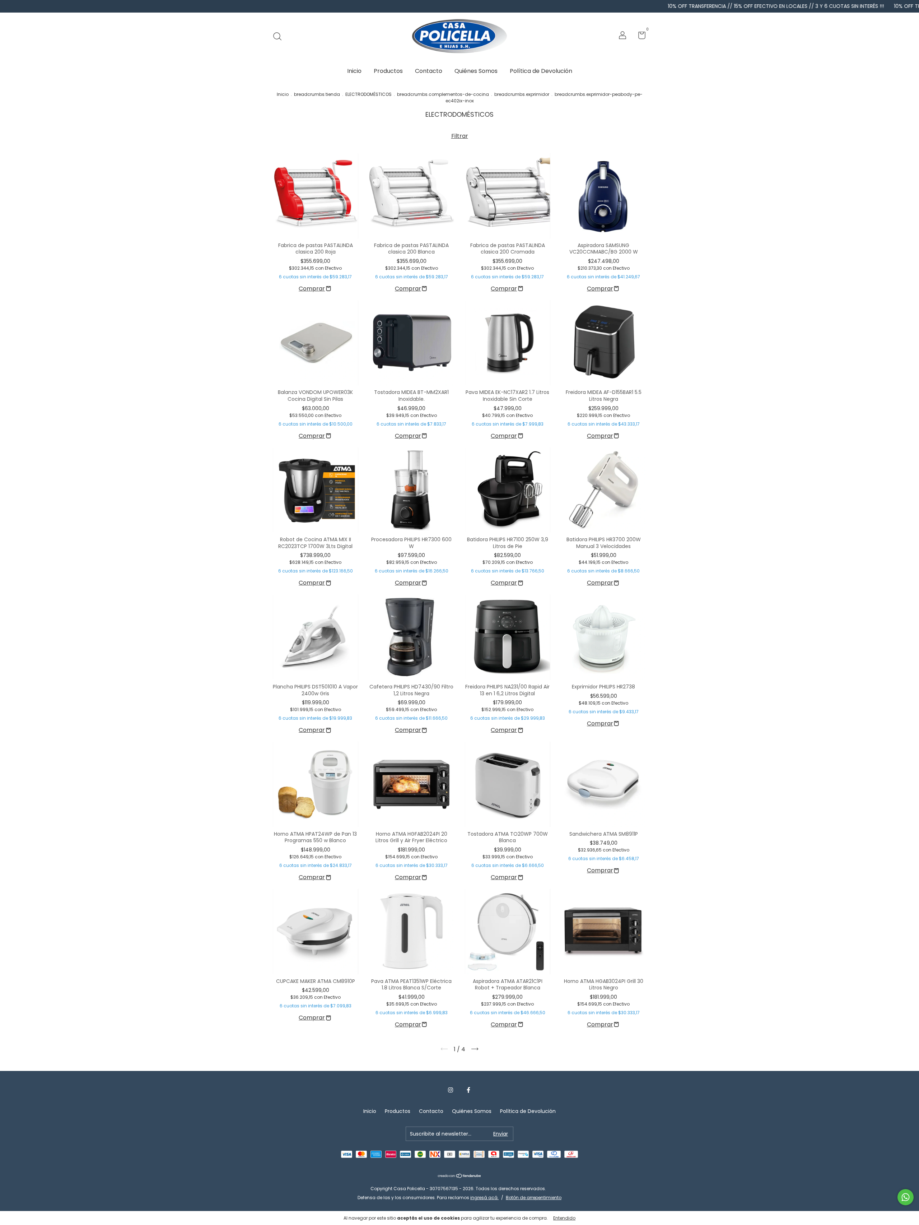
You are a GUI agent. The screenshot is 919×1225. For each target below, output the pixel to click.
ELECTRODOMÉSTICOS (368, 94)
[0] (639, 36)
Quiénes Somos (476, 71)
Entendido (564, 1218)
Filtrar (459, 136)
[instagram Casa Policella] (450, 1090)
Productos (388, 71)
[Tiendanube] (459, 1176)
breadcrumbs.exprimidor (521, 94)
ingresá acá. (484, 1197)
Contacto (428, 71)
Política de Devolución (541, 71)
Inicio (354, 71)
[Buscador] (280, 36)
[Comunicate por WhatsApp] (905, 1197)
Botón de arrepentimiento (533, 1197)
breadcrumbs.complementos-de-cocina (443, 94)
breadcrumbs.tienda (317, 94)
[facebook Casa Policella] (468, 1090)
